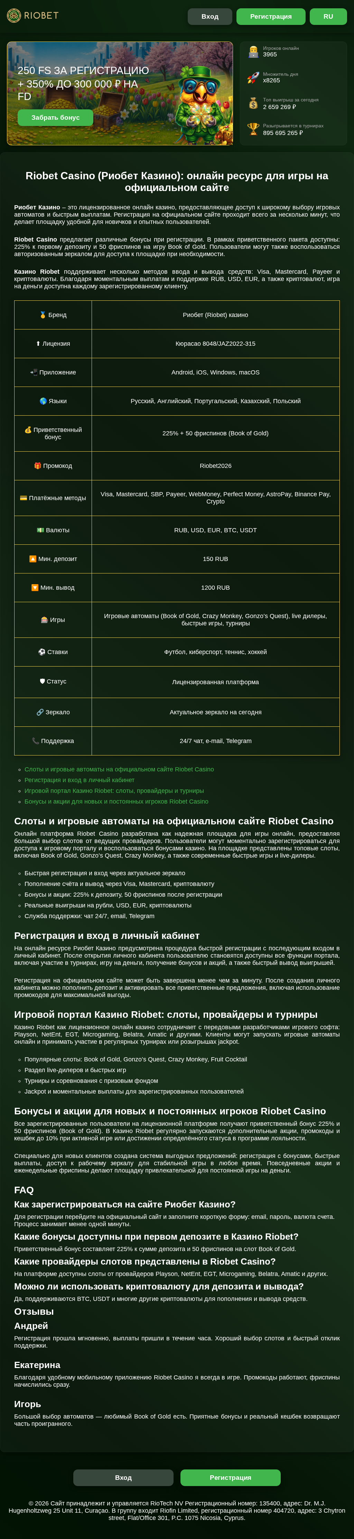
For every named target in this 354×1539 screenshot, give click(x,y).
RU (328, 16)
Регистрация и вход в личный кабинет (79, 780)
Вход (210, 16)
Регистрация (271, 16)
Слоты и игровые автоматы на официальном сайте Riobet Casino (119, 769)
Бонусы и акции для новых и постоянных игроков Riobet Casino (116, 801)
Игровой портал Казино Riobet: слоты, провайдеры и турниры (114, 790)
